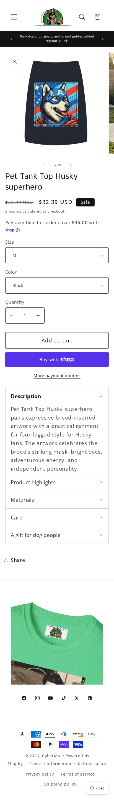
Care (16, 517)
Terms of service (78, 774)
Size (9, 242)
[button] (14, 17)
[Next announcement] (103, 39)
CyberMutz (53, 755)
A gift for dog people (36, 534)
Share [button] (18, 560)
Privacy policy (40, 774)
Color (11, 272)
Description (26, 396)
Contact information (50, 763)
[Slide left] (43, 165)
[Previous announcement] (11, 39)
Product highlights (33, 482)
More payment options (57, 375)
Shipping (13, 211)
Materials (22, 499)
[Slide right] (71, 165)
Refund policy (92, 763)
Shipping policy (60, 784)
